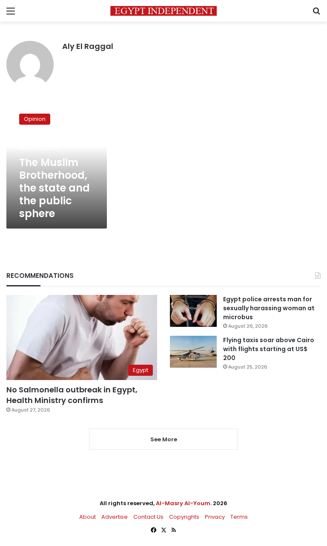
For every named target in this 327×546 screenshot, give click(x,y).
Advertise (114, 517)
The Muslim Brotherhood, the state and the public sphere (54, 187)
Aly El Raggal (87, 46)
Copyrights (184, 517)
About (87, 517)
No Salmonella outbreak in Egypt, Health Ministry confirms (72, 395)
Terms (239, 517)
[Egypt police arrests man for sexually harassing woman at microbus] (193, 311)
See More (163, 439)
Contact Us (148, 517)
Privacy (215, 517)
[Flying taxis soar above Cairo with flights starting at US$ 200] (193, 352)
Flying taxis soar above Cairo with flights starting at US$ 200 (268, 349)
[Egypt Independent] (163, 11)
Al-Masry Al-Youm (183, 503)
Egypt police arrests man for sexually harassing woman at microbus (269, 308)
